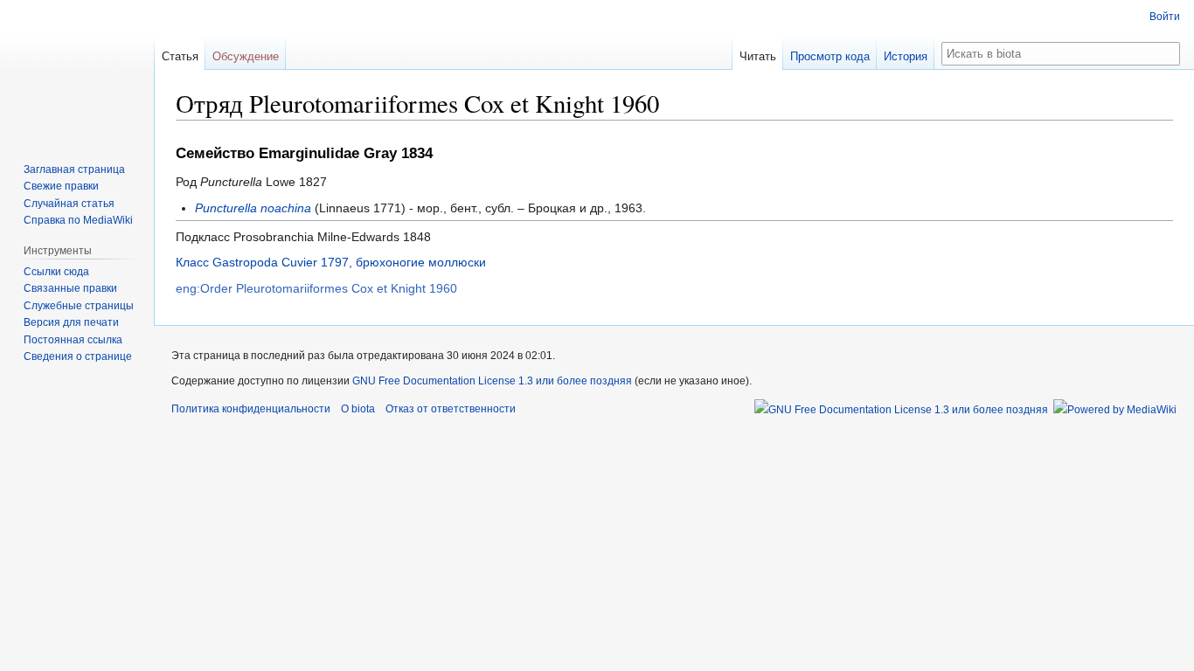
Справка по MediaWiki (78, 220)
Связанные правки (70, 288)
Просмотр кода (830, 56)
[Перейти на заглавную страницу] (77, 70)
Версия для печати (71, 322)
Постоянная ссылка (73, 340)
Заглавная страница (74, 169)
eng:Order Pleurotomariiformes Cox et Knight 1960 (316, 288)
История (905, 56)
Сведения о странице (78, 356)
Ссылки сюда (56, 272)
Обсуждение (245, 56)
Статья (180, 56)
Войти (1164, 16)
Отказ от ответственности (450, 409)
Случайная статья (69, 203)
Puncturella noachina (253, 208)
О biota (358, 409)
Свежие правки (61, 186)
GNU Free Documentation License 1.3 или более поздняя (492, 381)
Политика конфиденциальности (250, 409)
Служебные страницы (79, 306)
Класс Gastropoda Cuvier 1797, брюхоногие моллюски (331, 262)
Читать (757, 56)
